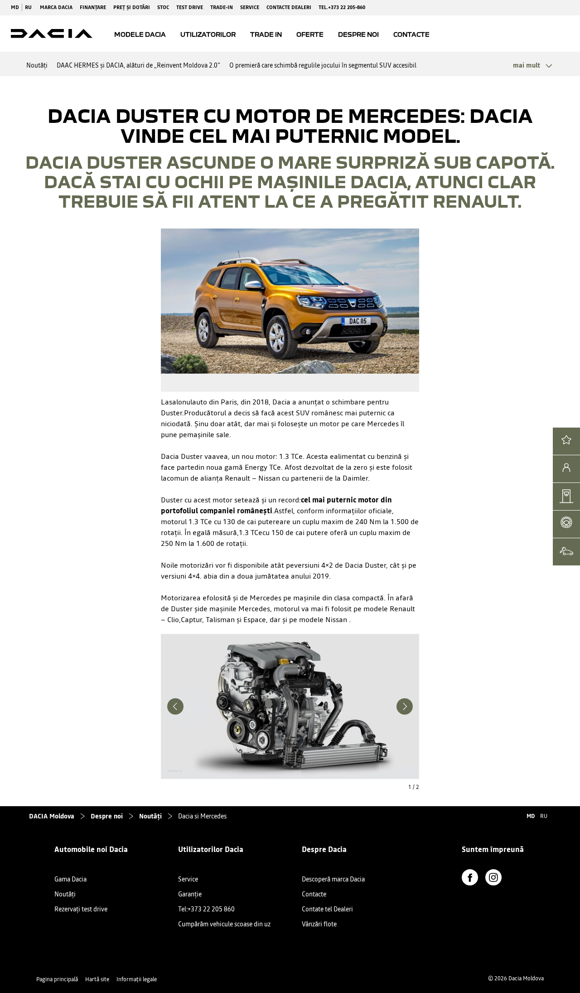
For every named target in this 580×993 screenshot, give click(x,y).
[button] (532, 65)
